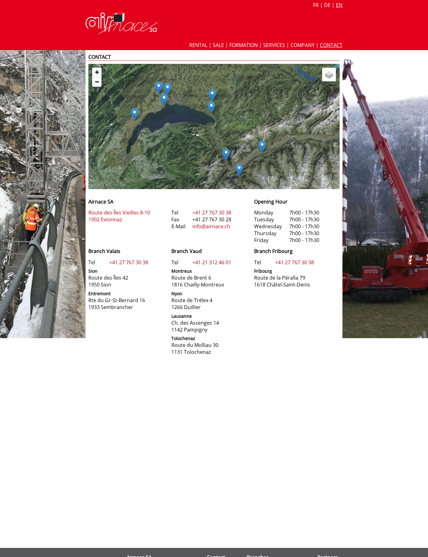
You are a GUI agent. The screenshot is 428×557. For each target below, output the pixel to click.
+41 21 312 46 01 (211, 262)
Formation (243, 45)
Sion (92, 271)
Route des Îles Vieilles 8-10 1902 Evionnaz (119, 216)
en (339, 5)
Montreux (181, 271)
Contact (331, 45)
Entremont (99, 294)
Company (302, 45)
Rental (198, 45)
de (327, 5)
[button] (226, 154)
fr (316, 5)
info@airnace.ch (211, 226)
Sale (218, 45)
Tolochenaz (183, 338)
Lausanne (181, 316)
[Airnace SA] (122, 32)
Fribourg (263, 271)
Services (274, 45)
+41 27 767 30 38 (211, 212)
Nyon (176, 294)
